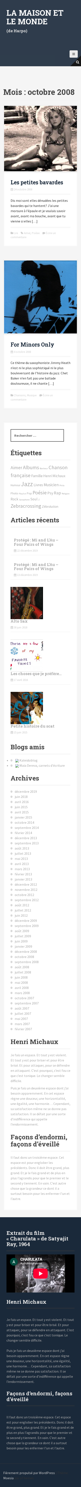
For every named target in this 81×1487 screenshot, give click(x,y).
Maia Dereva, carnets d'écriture (42, 765)
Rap (57, 492)
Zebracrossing (26, 506)
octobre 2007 (24, 998)
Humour (15, 485)
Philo (61, 485)
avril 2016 (22, 802)
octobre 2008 (24, 957)
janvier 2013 (23, 879)
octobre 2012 (24, 895)
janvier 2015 (23, 817)
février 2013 (23, 874)
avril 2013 (22, 864)
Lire (16, 233)
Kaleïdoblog (28, 760)
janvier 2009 (23, 946)
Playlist (22, 493)
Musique (32, 395)
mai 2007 (21, 1019)
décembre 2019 (26, 791)
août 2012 (22, 905)
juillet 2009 (23, 936)
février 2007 (23, 1029)
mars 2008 (22, 993)
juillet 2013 (23, 853)
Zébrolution (50, 506)
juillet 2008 (23, 972)
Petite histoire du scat (32, 726)
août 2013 (22, 848)
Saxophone (24, 499)
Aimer (27, 233)
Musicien (51, 484)
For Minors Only (32, 344)
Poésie (36, 233)
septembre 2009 (27, 926)
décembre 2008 (26, 951)
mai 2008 (21, 982)
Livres (38, 484)
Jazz (27, 484)
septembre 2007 (27, 1003)
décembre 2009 (26, 920)
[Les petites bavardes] (40, 138)
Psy (50, 493)
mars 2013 (22, 869)
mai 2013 (21, 858)
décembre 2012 (26, 884)
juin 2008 (21, 977)
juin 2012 (21, 915)
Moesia (8, 1478)
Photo (14, 493)
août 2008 (22, 967)
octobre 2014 (24, 822)
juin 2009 (21, 941)
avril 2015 (22, 812)
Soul (34, 499)
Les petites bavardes (37, 182)
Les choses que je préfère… (36, 673)
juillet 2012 (23, 910)
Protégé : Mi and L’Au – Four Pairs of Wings (36, 542)
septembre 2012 (27, 900)
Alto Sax (19, 621)
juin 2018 (21, 796)
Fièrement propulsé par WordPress (29, 1473)
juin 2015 (21, 807)
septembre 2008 (27, 962)
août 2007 (22, 1008)
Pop (29, 493)
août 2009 (22, 931)
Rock (14, 499)
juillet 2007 (23, 1013)
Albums (31, 467)
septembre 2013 (27, 843)
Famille (37, 475)
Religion (66, 493)
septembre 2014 (27, 827)
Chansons (19, 395)
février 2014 (23, 833)
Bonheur (44, 468)
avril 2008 (22, 988)
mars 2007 (22, 1024)
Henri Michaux (54, 476)
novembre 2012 (26, 889)
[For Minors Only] (40, 296)
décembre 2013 (26, 838)
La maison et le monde (35, 17)
